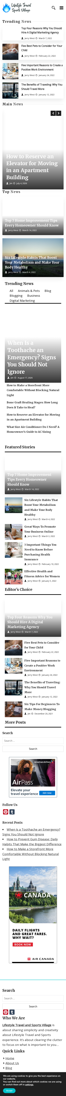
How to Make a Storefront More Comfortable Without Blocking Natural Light (30, 854)
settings (29, 1084)
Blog (48, 291)
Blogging (16, 295)
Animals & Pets (29, 291)
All (11, 291)
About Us (12, 1063)
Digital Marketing (22, 300)
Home (9, 1058)
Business (33, 295)
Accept (9, 1090)
